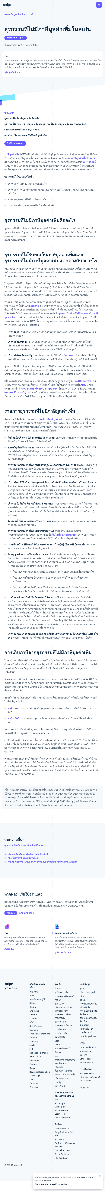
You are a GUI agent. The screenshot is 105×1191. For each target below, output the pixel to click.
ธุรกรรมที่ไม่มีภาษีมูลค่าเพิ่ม (49, 419)
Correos (68, 355)
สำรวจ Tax (9, 949)
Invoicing (34, 1041)
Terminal (34, 1083)
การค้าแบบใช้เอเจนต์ (64, 996)
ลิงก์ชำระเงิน (35, 1056)
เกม (56, 1056)
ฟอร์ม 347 (33, 305)
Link (31, 1049)
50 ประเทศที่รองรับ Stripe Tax (40, 388)
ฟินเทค (58, 1052)
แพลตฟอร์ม (60, 1037)
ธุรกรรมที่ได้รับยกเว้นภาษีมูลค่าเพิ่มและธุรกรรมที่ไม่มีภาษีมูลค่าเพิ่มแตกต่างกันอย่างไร (45, 123)
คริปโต (33, 1022)
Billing (32, 1003)
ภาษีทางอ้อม (88, 161)
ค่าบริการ (34, 991)
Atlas (32, 995)
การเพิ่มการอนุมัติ (38, 999)
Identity (33, 1037)
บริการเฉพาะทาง (62, 1078)
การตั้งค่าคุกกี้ (86, 1032)
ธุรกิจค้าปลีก (60, 1086)
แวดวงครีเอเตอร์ (62, 1048)
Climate (33, 1014)
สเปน (83, 384)
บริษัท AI (58, 1044)
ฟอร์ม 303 (13, 718)
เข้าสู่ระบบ (84, 1087)
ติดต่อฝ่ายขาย (25, 912)
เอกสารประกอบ (62, 1128)
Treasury (34, 1087)
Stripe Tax (84, 380)
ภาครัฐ (58, 1082)
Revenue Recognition (40, 1071)
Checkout (34, 1010)
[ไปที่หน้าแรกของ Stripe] (8, 984)
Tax (31, 1079)
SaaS (57, 1040)
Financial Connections (40, 1033)
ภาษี (31, 14)
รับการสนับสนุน (87, 1073)
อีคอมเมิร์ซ (60, 1003)
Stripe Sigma (36, 1075)
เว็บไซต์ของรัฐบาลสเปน (64, 534)
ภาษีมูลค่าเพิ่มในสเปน (83, 158)
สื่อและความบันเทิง (63, 1070)
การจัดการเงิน (61, 1033)
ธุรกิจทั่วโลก (60, 1021)
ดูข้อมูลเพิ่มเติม (11, 72)
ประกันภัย (59, 1067)
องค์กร (58, 988)
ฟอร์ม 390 (13, 708)
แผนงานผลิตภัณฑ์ (88, 1047)
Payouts (33, 1064)
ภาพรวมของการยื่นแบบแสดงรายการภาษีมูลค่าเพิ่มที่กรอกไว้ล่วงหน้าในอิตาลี (42, 861)
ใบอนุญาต (84, 1025)
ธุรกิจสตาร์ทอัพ (61, 992)
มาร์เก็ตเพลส (60, 1029)
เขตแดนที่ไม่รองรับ (14, 392)
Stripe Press (85, 1058)
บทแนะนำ (9, 112)
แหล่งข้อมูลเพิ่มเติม (14, 14)
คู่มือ (82, 988)
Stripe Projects (62, 1154)
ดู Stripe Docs (62, 952)
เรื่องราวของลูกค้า (88, 992)
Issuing (33, 1045)
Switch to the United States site (51, 1184)
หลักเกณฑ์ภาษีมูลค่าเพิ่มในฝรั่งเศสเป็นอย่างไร (28, 854)
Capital (33, 1007)
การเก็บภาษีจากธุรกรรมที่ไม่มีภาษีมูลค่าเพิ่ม (25, 135)
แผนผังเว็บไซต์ (86, 1028)
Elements (34, 1029)
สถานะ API (59, 1139)
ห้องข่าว (83, 1055)
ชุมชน (82, 999)
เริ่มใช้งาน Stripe (15, 37)
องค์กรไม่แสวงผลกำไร (65, 1074)
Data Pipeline (36, 1026)
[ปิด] (100, 1176)
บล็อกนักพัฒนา (61, 1158)
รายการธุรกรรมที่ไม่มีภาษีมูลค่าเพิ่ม (21, 129)
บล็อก (82, 996)
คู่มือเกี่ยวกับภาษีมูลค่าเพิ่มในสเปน (23, 858)
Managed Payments (39, 1052)
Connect (34, 1018)
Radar (32, 1068)
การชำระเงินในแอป (63, 1025)
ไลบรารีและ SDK (62, 1150)
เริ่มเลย (10, 912)
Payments (34, 1060)
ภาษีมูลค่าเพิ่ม (12, 154)
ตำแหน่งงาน (85, 1051)
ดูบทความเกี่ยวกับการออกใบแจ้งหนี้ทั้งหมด (23, 845)
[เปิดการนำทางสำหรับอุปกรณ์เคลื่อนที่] (99, 5)
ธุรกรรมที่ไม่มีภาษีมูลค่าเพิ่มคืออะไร (21, 118)
